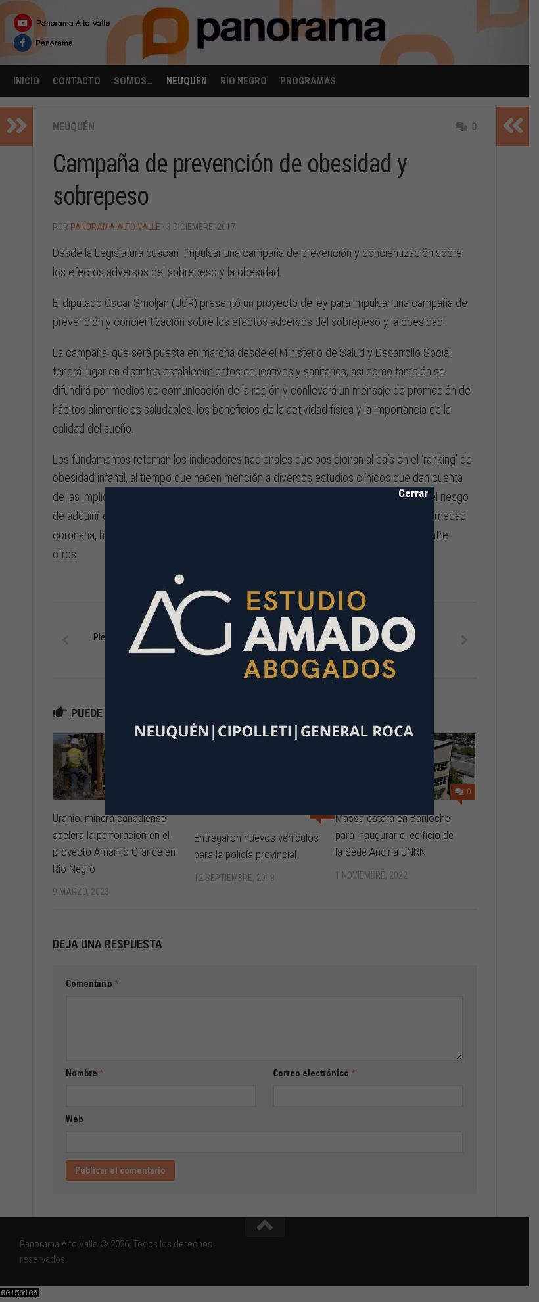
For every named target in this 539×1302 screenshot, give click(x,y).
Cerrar (404, 493)
